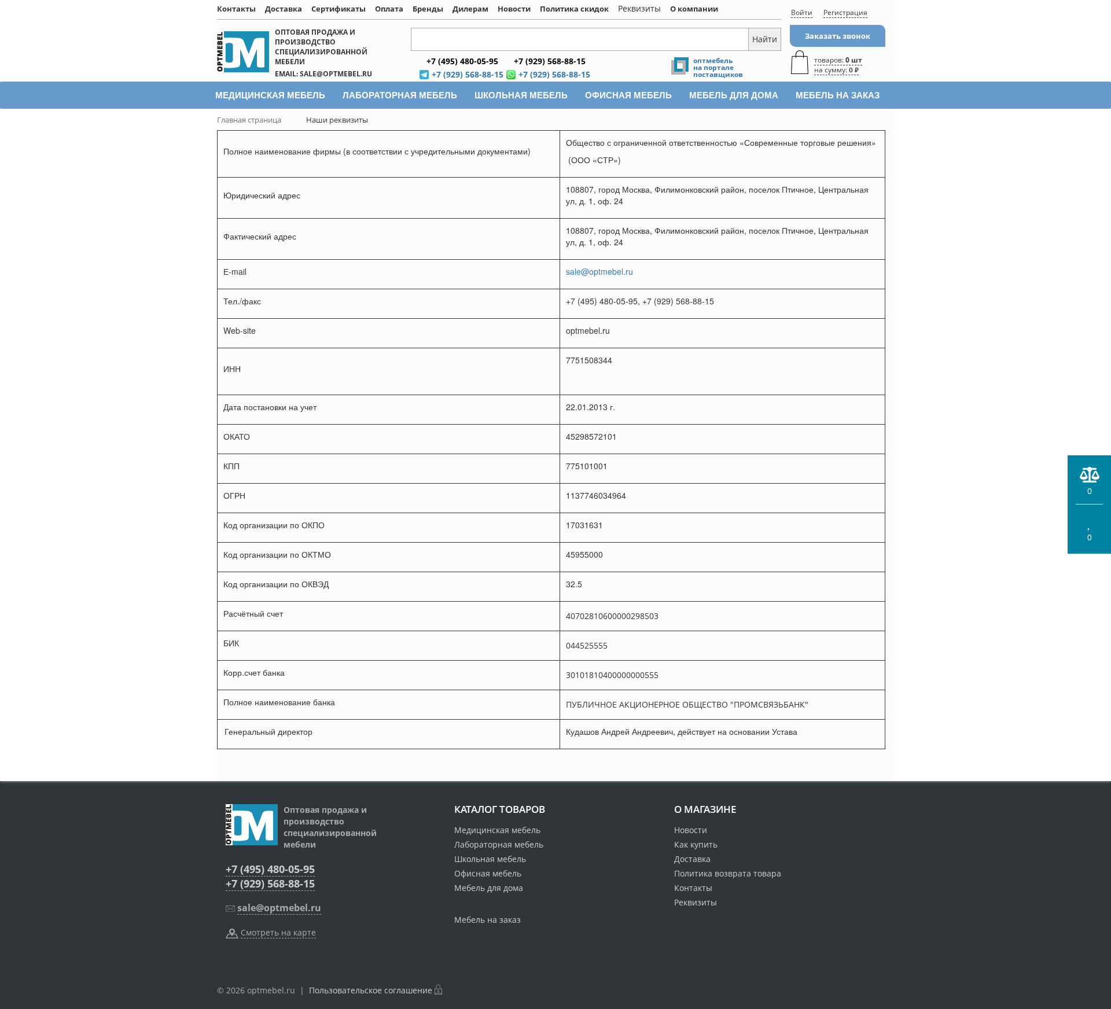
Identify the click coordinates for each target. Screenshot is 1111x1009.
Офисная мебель (487, 873)
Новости (514, 8)
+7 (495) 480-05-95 (270, 869)
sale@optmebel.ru (599, 271)
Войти (801, 12)
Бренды (428, 8)
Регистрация (845, 12)
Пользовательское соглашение (370, 990)
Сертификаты (338, 8)
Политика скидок (574, 8)
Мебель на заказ (487, 919)
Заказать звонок (837, 36)
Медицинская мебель (497, 829)
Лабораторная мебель (498, 844)
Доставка (283, 8)
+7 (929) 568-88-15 (270, 883)
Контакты (236, 8)
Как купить (696, 844)
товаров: (838, 65)
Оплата (389, 8)
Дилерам (470, 8)
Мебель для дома (488, 887)
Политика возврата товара (727, 873)
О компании (694, 8)
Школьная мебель (490, 858)
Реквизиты (695, 902)
